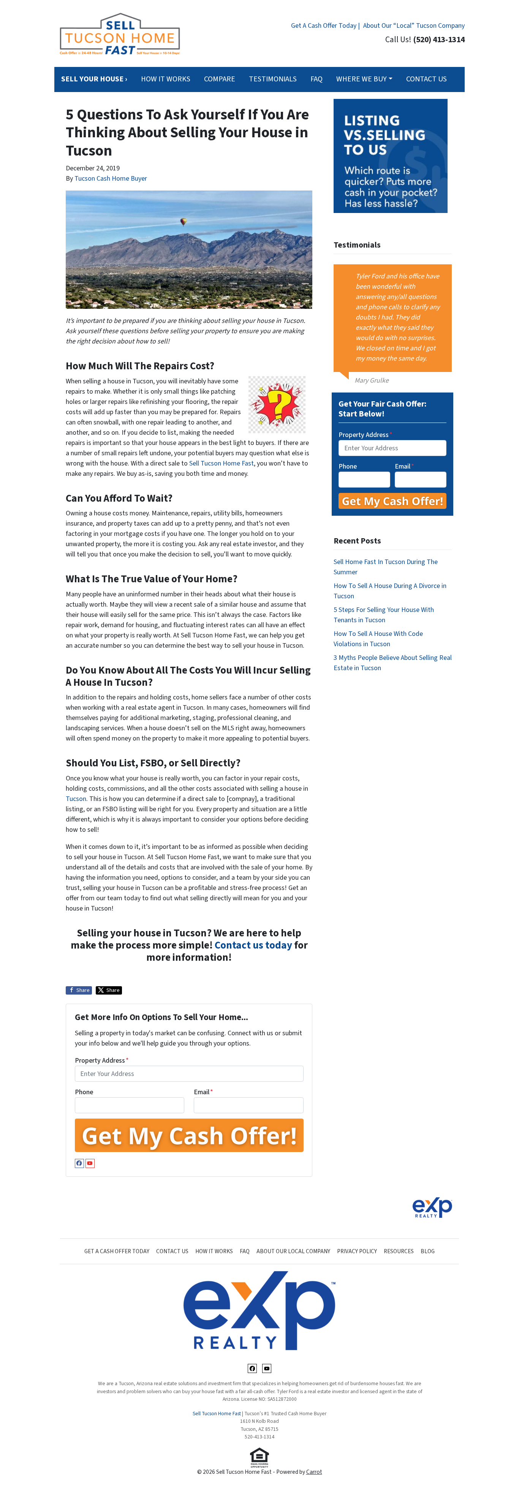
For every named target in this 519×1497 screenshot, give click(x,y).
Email (203, 1092)
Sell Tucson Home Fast (221, 463)
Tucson (76, 799)
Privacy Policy (357, 1251)
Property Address (102, 1060)
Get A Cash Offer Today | (325, 25)
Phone (84, 1092)
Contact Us (426, 79)
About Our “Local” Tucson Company (414, 25)
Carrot (314, 1472)
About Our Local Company (293, 1251)
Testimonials (273, 79)
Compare (219, 79)
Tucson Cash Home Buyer (110, 178)
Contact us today (253, 945)
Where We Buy (361, 79)
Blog (428, 1251)
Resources (399, 1251)
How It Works (165, 79)
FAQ (316, 79)
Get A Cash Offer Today (116, 1251)
